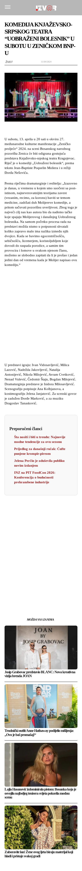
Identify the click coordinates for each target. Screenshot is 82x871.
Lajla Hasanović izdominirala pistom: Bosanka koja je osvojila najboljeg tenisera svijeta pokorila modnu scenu (40, 793)
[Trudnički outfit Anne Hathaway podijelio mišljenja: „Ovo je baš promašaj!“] (41, 706)
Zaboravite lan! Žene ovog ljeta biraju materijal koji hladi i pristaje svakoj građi (39, 854)
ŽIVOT (9, 62)
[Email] (51, 592)
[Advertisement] (41, 314)
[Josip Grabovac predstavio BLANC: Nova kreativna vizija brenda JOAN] (41, 647)
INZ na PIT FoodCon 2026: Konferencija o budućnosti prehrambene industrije (34, 477)
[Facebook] (20, 592)
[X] (30, 592)
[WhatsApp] (41, 592)
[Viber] (62, 592)
